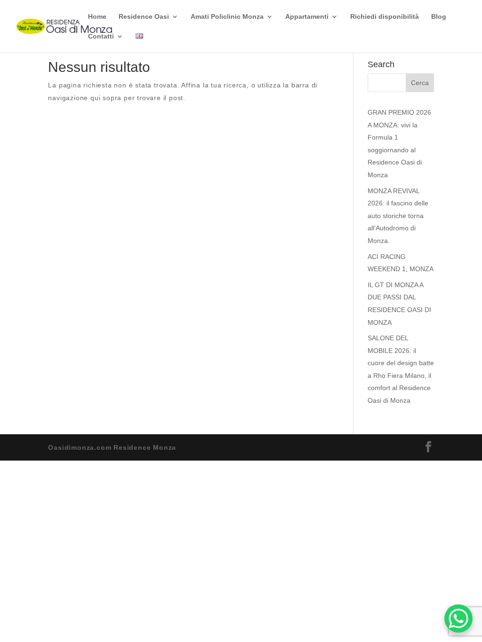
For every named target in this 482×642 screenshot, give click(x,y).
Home (97, 16)
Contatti (101, 36)
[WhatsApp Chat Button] (458, 618)
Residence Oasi (144, 16)
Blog (438, 16)
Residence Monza (144, 447)
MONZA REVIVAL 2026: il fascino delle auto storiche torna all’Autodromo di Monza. (398, 215)
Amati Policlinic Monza (227, 16)
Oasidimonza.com (79, 447)
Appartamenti (307, 16)
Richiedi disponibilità (384, 16)
